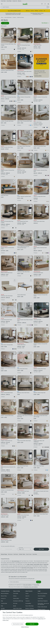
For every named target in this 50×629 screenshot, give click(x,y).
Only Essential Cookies (18, 624)
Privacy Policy (5, 620)
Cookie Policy (41, 618)
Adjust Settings (25, 627)
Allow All (32, 624)
